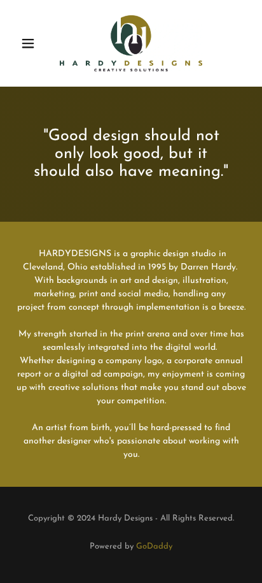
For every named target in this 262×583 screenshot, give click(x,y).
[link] (131, 43)
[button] (32, 43)
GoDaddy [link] (154, 546)
